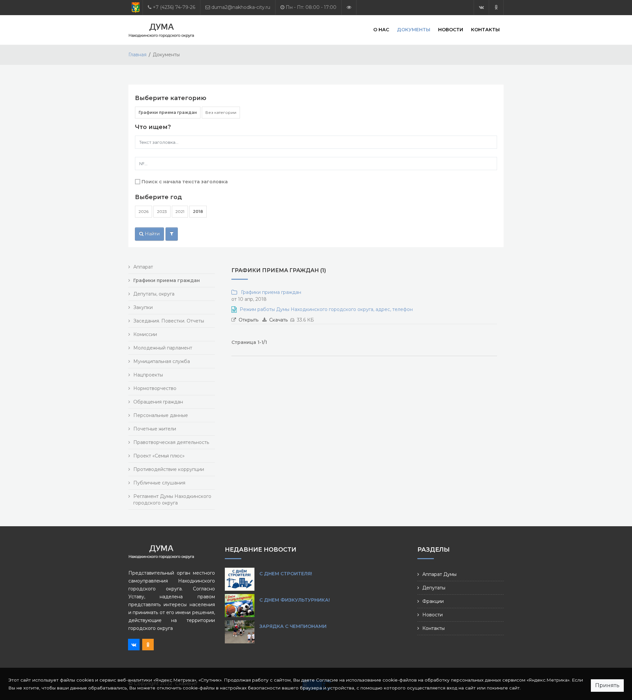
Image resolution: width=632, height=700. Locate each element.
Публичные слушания (159, 483)
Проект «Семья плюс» (159, 456)
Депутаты (433, 588)
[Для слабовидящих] (348, 7)
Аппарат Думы (439, 574)
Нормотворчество (154, 388)
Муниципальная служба (161, 361)
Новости (450, 30)
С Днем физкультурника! (294, 600)
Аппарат (143, 267)
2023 (162, 211)
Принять (607, 685)
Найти (152, 234)
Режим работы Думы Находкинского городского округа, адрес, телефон (326, 309)
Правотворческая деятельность (171, 442)
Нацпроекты (148, 375)
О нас (381, 30)
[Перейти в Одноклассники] (496, 7)
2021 (179, 211)
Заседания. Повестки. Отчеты (168, 321)
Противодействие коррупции (168, 469)
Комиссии (145, 334)
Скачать (278, 320)
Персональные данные (160, 415)
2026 (143, 211)
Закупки (143, 307)
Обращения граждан (158, 402)
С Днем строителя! (285, 574)
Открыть (248, 320)
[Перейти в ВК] (481, 7)
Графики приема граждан (168, 112)
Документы (413, 30)
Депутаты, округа (153, 294)
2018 (198, 211)
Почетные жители (154, 429)
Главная (137, 55)
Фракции (433, 601)
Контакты (485, 30)
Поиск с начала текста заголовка (185, 182)
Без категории (220, 112)
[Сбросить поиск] (172, 234)
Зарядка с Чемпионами (293, 626)
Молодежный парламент (162, 348)
